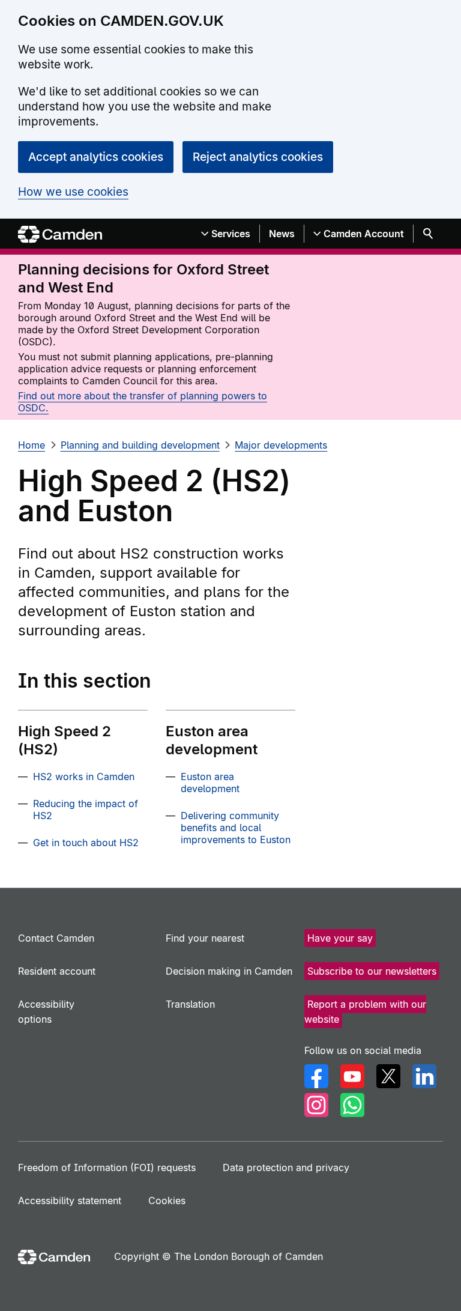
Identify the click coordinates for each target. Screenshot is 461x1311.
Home (31, 445)
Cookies (166, 1200)
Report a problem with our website (365, 1011)
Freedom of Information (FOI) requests (107, 1167)
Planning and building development (140, 445)
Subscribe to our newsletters (371, 971)
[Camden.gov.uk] (60, 234)
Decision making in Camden (229, 971)
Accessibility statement (69, 1200)
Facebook (316, 1076)
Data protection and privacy (286, 1167)
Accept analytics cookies (95, 157)
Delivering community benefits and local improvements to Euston (236, 828)
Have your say (340, 938)
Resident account (56, 971)
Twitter (388, 1076)
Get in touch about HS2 (86, 843)
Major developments (281, 445)
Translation (190, 1004)
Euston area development (210, 783)
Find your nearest (205, 938)
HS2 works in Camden (83, 777)
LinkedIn (424, 1076)
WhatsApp (352, 1105)
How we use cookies (73, 192)
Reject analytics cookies (258, 157)
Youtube (352, 1076)
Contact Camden (56, 938)
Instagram (316, 1105)
